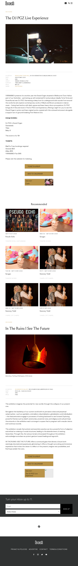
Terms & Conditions (58, 549)
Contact (43, 549)
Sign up (66, 509)
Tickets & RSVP (34, 166)
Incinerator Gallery (21, 389)
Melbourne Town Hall (22, 75)
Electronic (18, 86)
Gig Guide (9, 11)
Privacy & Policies (19, 549)
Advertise (33, 549)
